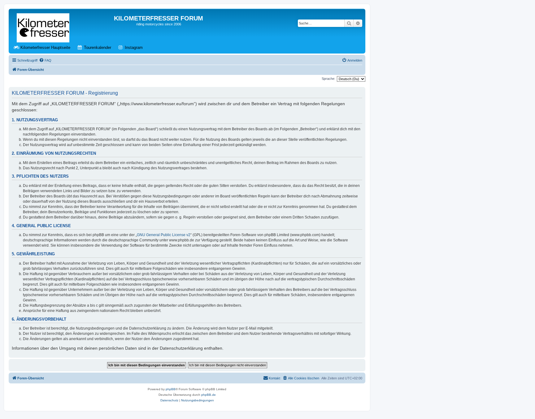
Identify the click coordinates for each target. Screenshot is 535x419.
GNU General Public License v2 (163, 235)
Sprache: (328, 78)
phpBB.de (208, 394)
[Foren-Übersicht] (43, 26)
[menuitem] (45, 60)
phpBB (171, 389)
